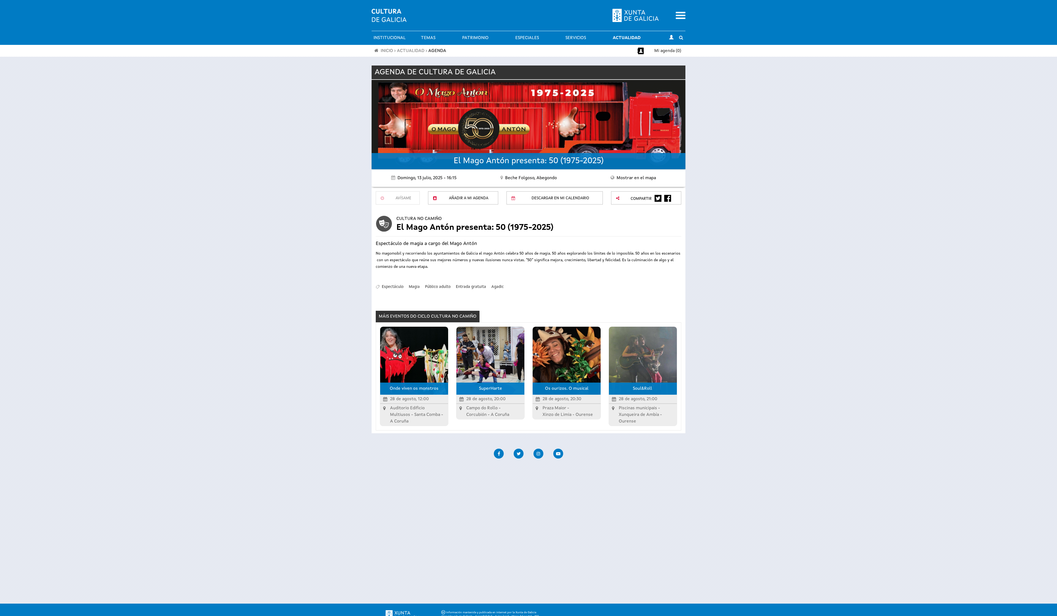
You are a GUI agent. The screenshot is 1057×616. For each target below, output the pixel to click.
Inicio (387, 51)
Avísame (403, 198)
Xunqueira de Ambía (639, 415)
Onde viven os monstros (414, 388)
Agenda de (435, 72)
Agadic (497, 287)
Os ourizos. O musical (567, 388)
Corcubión (476, 415)
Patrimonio (475, 38)
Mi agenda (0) (667, 51)
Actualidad (627, 38)
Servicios (575, 38)
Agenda (437, 51)
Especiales (527, 38)
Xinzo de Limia (557, 415)
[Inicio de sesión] (671, 38)
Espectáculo (393, 287)
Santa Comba (427, 415)
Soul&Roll (643, 388)
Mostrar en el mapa (636, 178)
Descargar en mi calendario (560, 198)
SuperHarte (490, 388)
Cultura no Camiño (419, 219)
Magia (414, 287)
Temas (428, 38)
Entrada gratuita (471, 287)
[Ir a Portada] (389, 19)
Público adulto (438, 287)
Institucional (390, 38)
